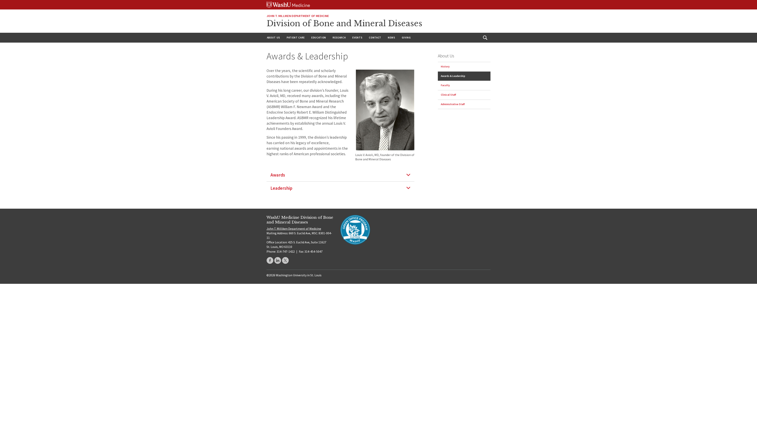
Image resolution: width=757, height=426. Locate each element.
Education (318, 37)
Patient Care (296, 37)
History (445, 66)
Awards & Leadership (453, 76)
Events (357, 37)
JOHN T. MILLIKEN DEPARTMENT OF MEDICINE (298, 16)
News (391, 37)
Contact (375, 37)
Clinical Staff (448, 94)
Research (339, 37)
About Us (273, 37)
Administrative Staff (453, 104)
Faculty (445, 85)
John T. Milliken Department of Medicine (294, 229)
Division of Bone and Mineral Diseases (344, 23)
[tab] (340, 174)
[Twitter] (285, 260)
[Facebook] (270, 260)
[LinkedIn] (277, 260)
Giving (406, 37)
